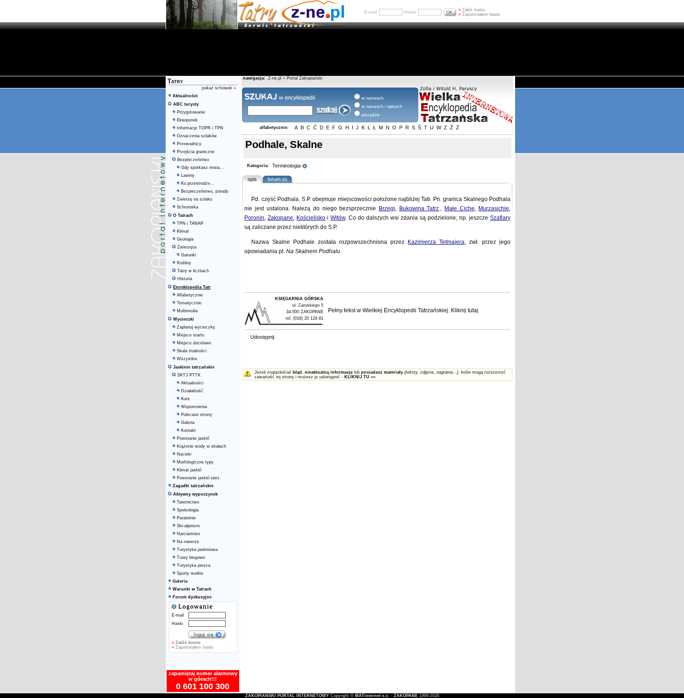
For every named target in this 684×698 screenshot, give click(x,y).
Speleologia (188, 510)
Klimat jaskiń (189, 470)
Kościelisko (310, 218)
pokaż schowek (219, 88)
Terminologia (287, 165)
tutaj (473, 310)
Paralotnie (186, 518)
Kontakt (188, 430)
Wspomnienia (194, 406)
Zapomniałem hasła (479, 14)
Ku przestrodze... (198, 183)
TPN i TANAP (190, 223)
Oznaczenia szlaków (197, 136)
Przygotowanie (191, 112)
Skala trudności (192, 351)
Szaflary (500, 218)
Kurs (185, 398)
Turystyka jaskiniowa (197, 549)
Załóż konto (471, 9)
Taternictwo (188, 502)
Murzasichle (493, 208)
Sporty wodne (190, 573)
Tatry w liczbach (193, 270)
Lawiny (187, 175)
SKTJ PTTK (189, 375)
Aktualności (192, 383)
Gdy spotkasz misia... (202, 167)
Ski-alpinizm (188, 526)
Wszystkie (187, 358)
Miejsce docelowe (194, 343)
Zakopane (280, 218)
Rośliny (184, 263)
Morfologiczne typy (195, 462)
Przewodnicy (189, 143)
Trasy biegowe (191, 557)
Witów (337, 218)
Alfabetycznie (190, 295)
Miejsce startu (190, 335)
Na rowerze (188, 541)
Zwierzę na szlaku (194, 199)
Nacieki (184, 454)
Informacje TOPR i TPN (200, 128)
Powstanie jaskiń (193, 438)
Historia (184, 278)
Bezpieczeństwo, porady (204, 191)
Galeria (187, 422)
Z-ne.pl (275, 78)
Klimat (183, 231)
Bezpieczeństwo (193, 159)
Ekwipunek (187, 120)
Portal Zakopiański (304, 78)
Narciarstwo (188, 533)
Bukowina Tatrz (419, 208)
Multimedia (187, 311)
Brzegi (387, 208)
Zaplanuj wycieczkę (196, 327)
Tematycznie (189, 303)
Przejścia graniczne (196, 151)
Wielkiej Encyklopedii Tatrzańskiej (405, 310)
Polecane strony (196, 414)
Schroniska (187, 207)
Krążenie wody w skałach (201, 446)
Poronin (254, 218)
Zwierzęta (186, 247)
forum (276, 179)
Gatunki (188, 255)
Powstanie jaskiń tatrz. (199, 478)
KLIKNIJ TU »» (360, 377)
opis (252, 179)
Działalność (192, 391)
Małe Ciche (459, 208)
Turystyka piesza (193, 565)
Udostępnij (262, 337)
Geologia (185, 239)
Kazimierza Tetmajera (436, 242)
